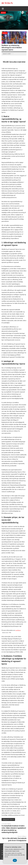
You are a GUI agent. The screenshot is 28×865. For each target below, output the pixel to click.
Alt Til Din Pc (7, 3)
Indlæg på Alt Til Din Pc (8, 819)
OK (15, 860)
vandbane (18, 630)
